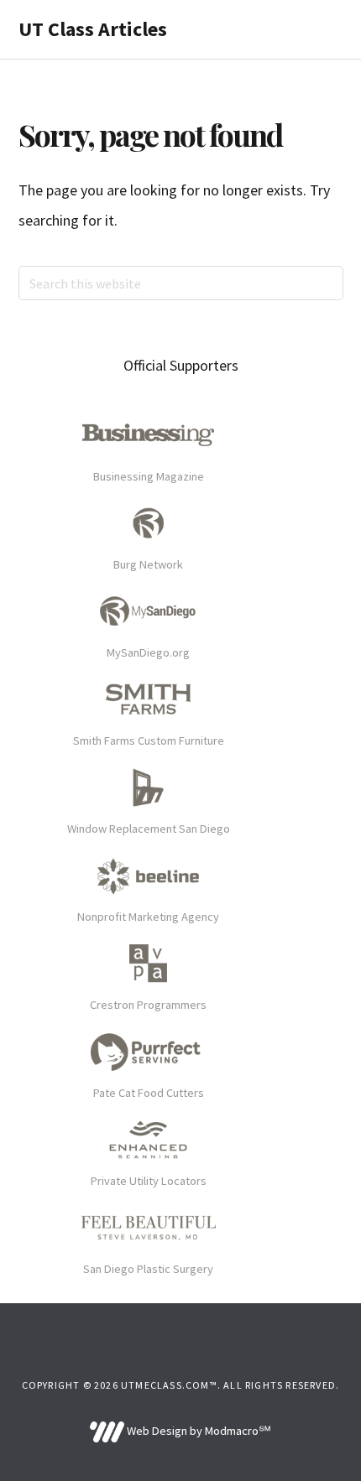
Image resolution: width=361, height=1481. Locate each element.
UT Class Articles (92, 29)
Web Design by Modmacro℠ (197, 1430)
